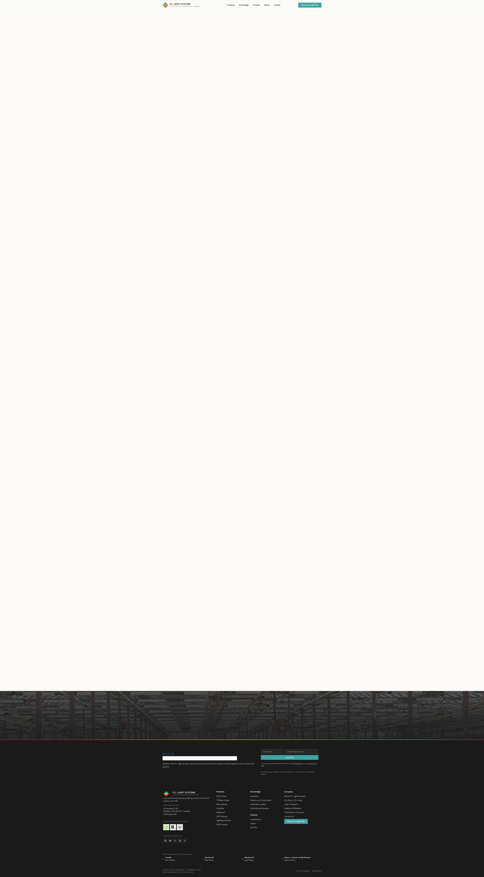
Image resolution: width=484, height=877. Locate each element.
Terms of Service (311, 763)
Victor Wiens (170, 860)
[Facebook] (180, 841)
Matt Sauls (209, 860)
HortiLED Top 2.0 (216, 277)
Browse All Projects (312, 618)
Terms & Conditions (303, 871)
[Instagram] (175, 841)
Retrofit (253, 827)
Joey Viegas (249, 860)
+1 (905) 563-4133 (170, 814)
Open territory (290, 860)
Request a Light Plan (180, 585)
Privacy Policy (298, 763)
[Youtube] (170, 841)
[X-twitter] (185, 841)
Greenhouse (255, 819)
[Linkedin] (165, 841)
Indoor (253, 823)
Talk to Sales (200, 585)
